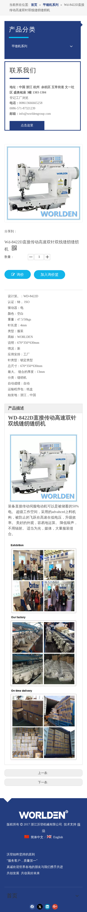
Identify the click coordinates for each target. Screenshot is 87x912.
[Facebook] (32, 906)
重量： (12, 319)
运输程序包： (17, 389)
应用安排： (15, 354)
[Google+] (55, 906)
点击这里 (27, 125)
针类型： (14, 360)
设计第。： (15, 296)
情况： (12, 348)
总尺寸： (14, 366)
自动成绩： (15, 383)
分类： (12, 377)
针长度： (14, 325)
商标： (12, 337)
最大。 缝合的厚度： (22, 371)
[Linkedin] (47, 906)
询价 (20, 274)
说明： (12, 342)
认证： (12, 302)
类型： (12, 331)
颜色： (12, 313)
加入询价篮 (49, 274)
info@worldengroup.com (35, 113)
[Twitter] (40, 906)
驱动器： (14, 308)
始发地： (14, 395)
